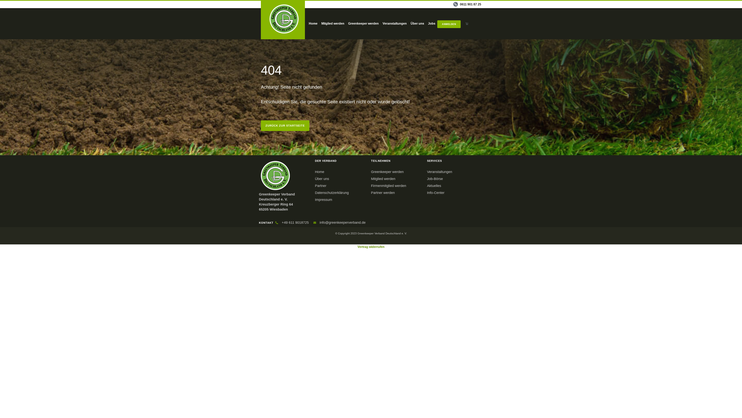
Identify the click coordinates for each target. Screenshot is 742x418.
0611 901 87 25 (470, 4)
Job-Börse (435, 179)
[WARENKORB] (467, 23)
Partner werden (383, 193)
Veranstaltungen (395, 23)
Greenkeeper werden (363, 23)
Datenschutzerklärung (332, 193)
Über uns (417, 23)
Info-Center (435, 193)
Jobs (431, 23)
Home (313, 23)
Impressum (323, 200)
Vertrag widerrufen (371, 246)
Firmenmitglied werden (388, 186)
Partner (320, 186)
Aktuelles (434, 186)
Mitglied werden (332, 23)
